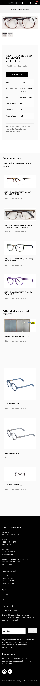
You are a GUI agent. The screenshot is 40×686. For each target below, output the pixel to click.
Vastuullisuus (7, 597)
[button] (30, 3)
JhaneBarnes (20, 129)
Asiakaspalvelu (9, 571)
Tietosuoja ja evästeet (29, 681)
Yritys (4, 590)
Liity (32, 631)
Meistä (5, 594)
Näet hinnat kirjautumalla (16, 66)
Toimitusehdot (8, 583)
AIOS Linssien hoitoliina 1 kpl (17, 336)
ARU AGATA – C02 (12, 453)
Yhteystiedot (8, 606)
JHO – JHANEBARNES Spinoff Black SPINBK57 (17, 193)
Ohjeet (5, 576)
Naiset (29, 88)
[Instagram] (10, 671)
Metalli (23, 82)
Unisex (23, 91)
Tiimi (5, 599)
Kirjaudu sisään (16, 9)
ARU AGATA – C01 (12, 404)
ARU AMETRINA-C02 (13, 485)
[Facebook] (4, 671)
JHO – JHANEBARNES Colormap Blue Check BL (19, 260)
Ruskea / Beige (26, 97)
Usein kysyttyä (8, 578)
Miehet (23, 88)
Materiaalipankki (9, 581)
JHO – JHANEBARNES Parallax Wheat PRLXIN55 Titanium (18, 226)
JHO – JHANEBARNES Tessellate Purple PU (19, 293)
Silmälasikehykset (13, 131)
